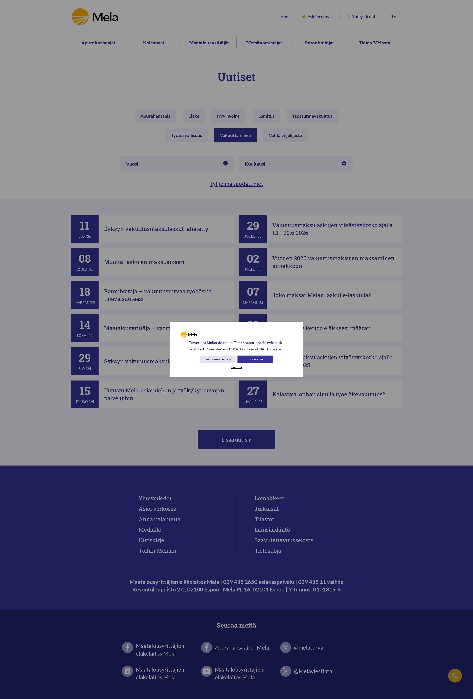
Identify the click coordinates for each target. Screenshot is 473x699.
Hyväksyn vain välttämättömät (217, 359)
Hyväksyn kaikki (255, 359)
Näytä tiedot (236, 367)
